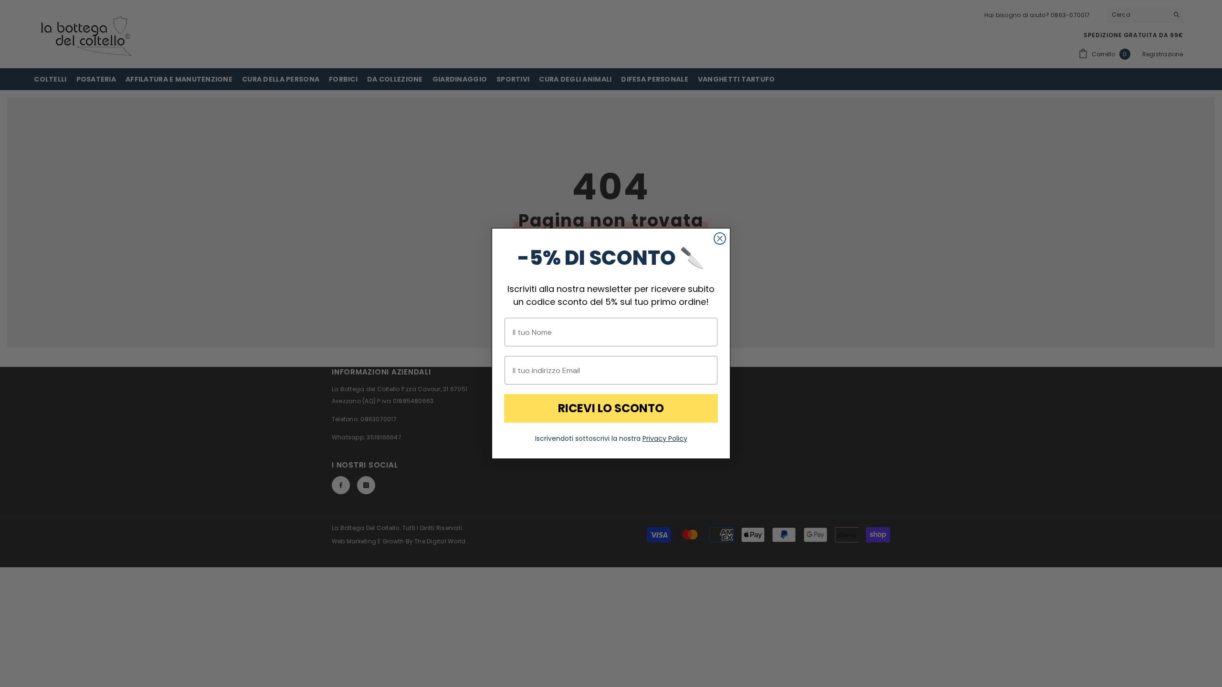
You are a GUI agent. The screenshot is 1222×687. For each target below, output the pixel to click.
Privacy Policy (665, 438)
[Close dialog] (720, 238)
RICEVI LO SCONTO (611, 408)
